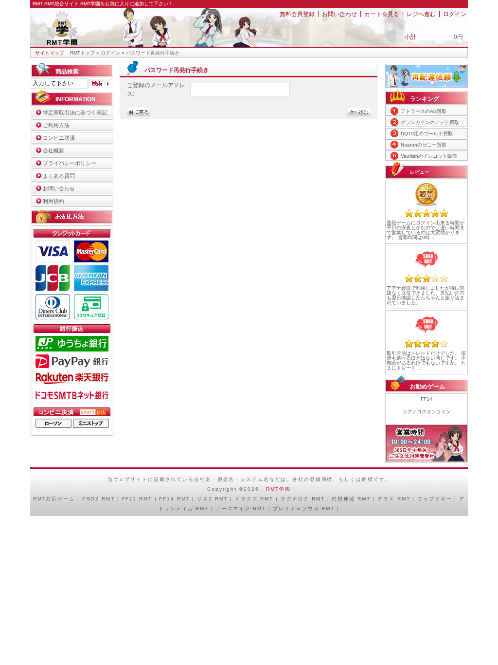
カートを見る (381, 14)
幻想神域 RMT (351, 498)
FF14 (426, 399)
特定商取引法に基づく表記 (75, 112)
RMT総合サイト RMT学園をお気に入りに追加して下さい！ (108, 3)
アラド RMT (393, 498)
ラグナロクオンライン (426, 411)
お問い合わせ (339, 14)
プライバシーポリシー (69, 163)
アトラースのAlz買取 (423, 111)
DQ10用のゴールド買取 (427, 133)
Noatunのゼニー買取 (423, 145)
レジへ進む (421, 14)
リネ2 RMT (212, 498)
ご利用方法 (56, 125)
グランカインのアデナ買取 (430, 122)
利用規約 (53, 201)
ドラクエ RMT (254, 498)
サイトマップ (49, 52)
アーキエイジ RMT (241, 508)
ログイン (454, 14)
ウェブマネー (434, 498)
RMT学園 (278, 489)
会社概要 (53, 150)
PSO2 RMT (98, 498)
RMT (39, 498)
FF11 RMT (137, 498)
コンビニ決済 (59, 138)
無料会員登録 (297, 14)
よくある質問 (59, 176)
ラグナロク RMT (303, 498)
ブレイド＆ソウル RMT (304, 508)
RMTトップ (82, 52)
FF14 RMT (174, 498)
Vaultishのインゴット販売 (429, 156)
